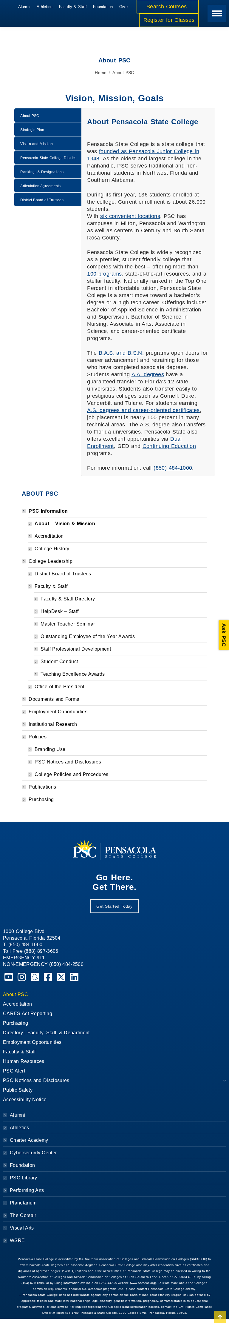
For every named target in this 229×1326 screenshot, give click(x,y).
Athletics (19, 1127)
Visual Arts (22, 1227)
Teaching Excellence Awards (73, 674)
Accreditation (49, 536)
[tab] (47, 115)
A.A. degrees (147, 374)
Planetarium (23, 1202)
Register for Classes (168, 20)
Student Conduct (59, 661)
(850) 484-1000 (173, 468)
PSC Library (23, 1177)
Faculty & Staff (51, 586)
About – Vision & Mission (65, 523)
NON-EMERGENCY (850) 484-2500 (43, 964)
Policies (38, 736)
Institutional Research (53, 724)
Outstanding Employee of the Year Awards (88, 636)
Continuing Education (169, 446)
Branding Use (50, 749)
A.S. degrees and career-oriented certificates (143, 410)
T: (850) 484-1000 (22, 944)
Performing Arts (27, 1190)
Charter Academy (29, 1140)
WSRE (17, 1240)
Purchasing (41, 799)
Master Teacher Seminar (68, 623)
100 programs (104, 274)
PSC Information (48, 511)
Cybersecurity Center (33, 1152)
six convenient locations (130, 216)
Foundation (22, 1165)
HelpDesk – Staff (59, 611)
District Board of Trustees (63, 573)
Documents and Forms (54, 699)
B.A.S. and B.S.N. (121, 353)
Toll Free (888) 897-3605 (30, 951)
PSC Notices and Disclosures (68, 761)
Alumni (17, 1115)
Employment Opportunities (58, 711)
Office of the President (59, 686)
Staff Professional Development (76, 649)
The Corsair (23, 1215)
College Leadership (50, 561)
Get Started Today (114, 906)
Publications (42, 786)
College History (52, 548)
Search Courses (167, 7)
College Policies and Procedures (71, 774)
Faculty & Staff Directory (68, 598)
